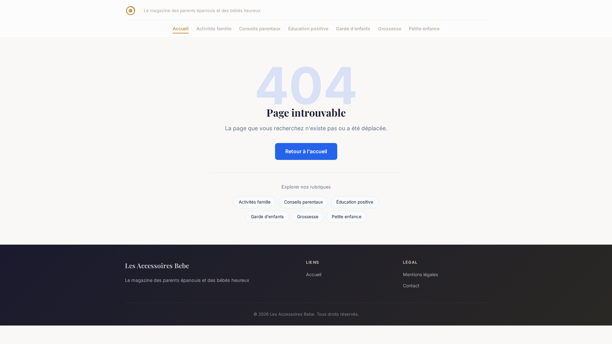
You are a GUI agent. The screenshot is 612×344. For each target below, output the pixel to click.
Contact (411, 285)
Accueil (181, 28)
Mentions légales (420, 274)
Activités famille (213, 28)
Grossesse (389, 28)
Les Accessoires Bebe (157, 265)
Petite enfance (424, 28)
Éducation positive (308, 28)
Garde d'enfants (353, 28)
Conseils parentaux (259, 28)
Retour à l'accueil (306, 151)
